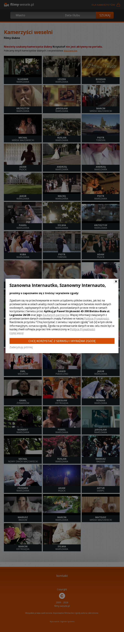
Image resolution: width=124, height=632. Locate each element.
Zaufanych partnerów (56, 315)
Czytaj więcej (17, 333)
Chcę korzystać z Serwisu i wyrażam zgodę (62, 341)
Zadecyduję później (21, 347)
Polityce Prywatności (96, 318)
